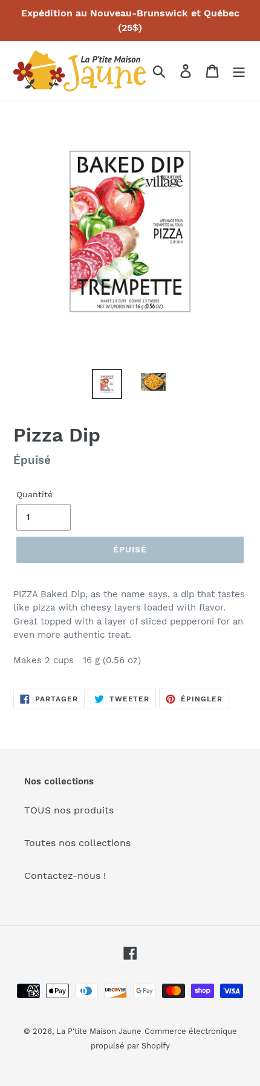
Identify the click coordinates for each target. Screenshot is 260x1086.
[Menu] (239, 71)
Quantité (34, 494)
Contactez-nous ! (65, 875)
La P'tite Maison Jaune (98, 1031)
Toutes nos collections (77, 843)
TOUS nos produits (69, 810)
